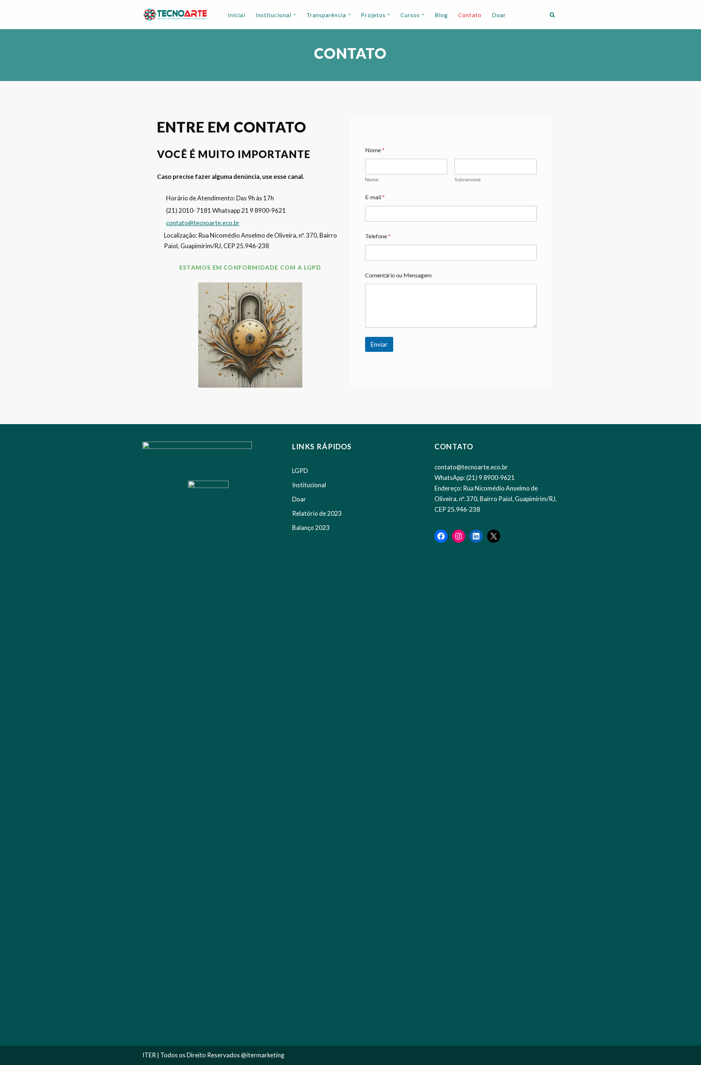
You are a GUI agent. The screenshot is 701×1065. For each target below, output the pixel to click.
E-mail (375, 196)
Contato (470, 15)
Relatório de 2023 (317, 513)
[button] (294, 14)
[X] (493, 536)
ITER (149, 1055)
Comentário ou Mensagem (398, 275)
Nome (372, 179)
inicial (236, 15)
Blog (441, 15)
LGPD (300, 470)
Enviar (379, 344)
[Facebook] (441, 536)
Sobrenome (468, 179)
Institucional (309, 485)
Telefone (378, 235)
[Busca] (552, 15)
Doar (499, 15)
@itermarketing (262, 1055)
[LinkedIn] (476, 536)
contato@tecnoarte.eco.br (203, 223)
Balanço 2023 (311, 527)
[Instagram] (458, 536)
